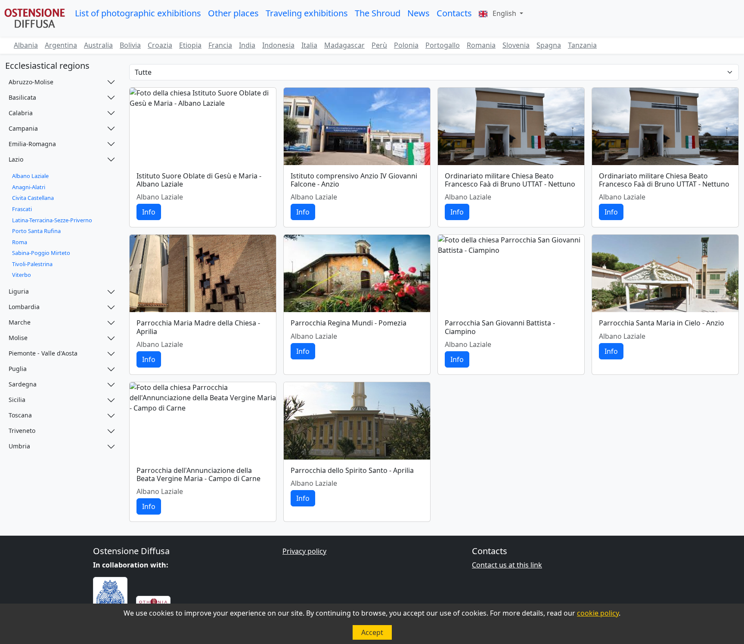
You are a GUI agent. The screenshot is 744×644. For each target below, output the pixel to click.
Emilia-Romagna (32, 144)
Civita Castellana (33, 198)
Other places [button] (233, 13)
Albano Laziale (30, 176)
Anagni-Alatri (28, 187)
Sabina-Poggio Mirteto (41, 253)
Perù (379, 45)
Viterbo (21, 275)
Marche (20, 322)
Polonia (406, 45)
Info (148, 212)
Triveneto (22, 430)
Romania (481, 45)
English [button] (504, 13)
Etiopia (190, 45)
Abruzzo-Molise (31, 82)
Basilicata (22, 97)
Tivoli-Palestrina (32, 264)
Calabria (21, 113)
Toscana (20, 415)
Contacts (454, 13)
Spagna (548, 45)
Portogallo (442, 45)
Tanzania (582, 45)
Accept (372, 632)
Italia (309, 45)
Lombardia (24, 307)
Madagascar (344, 45)
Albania (26, 45)
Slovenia (516, 45)
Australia (98, 45)
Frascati (22, 209)
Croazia (160, 45)
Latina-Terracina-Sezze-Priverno (52, 220)
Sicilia (17, 400)
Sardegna (23, 384)
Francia (220, 45)
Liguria (19, 291)
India (247, 45)
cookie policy (598, 613)
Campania (23, 128)
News (418, 13)
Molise (18, 338)
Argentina (61, 45)
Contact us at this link (507, 565)
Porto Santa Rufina (36, 231)
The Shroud (377, 13)
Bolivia (130, 45)
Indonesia (278, 45)
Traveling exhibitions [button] (307, 13)
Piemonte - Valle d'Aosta (43, 353)
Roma (19, 242)
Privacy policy (304, 551)
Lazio (16, 159)
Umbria (19, 446)
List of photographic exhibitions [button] (138, 13)
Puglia (18, 369)
